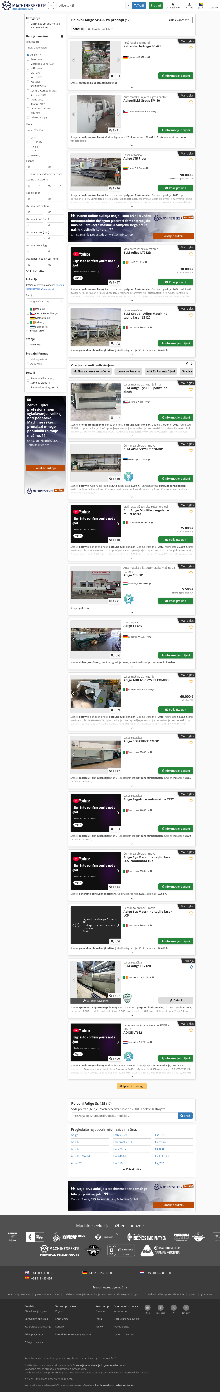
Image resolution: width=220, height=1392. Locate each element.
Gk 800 (159, 1149)
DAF (35, 72)
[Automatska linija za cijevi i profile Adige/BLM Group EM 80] (96, 114)
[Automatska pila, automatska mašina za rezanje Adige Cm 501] (96, 585)
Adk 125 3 (77, 1149)
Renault (37, 104)
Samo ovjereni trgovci (44, 387)
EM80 (35, 155)
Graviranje (189, 371)
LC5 (34, 146)
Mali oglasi (38, 359)
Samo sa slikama (42, 378)
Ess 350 (118, 1163)
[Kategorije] (51, 5)
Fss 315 (159, 1135)
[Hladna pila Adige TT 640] (96, 639)
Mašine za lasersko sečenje (91, 371)
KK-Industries (40, 108)
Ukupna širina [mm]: (38, 219)
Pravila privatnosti (104, 1384)
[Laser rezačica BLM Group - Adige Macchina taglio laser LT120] (96, 327)
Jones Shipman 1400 (47, 1294)
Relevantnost (179, 20)
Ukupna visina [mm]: (38, 232)
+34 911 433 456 (41, 1278)
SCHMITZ (38, 86)
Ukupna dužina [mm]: (38, 206)
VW (35, 81)
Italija (40, 308)
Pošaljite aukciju (173, 236)
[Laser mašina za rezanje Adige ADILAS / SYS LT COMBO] (96, 694)
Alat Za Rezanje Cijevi (161, 371)
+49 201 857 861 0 (100, 1273)
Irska (39, 322)
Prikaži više (133, 1169)
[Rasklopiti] (132, 87)
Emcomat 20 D (122, 1142)
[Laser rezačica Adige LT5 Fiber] (96, 172)
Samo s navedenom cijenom (46, 174)
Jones (192, 1294)
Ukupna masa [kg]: (36, 245)
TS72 (34, 151)
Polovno (36, 344)
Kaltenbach (38, 117)
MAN (36, 68)
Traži (140, 5)
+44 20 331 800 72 (42, 1273)
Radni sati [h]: (34, 192)
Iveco (36, 77)
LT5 (38, 142)
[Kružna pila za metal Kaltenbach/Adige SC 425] (96, 60)
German (160, 1142)
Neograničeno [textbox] (39, 301)
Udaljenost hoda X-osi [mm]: (42, 258)
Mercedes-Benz (42, 63)
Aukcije (36, 363)
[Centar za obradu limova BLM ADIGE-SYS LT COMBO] (96, 463)
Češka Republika (46, 313)
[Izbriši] (128, 5)
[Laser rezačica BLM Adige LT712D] (96, 980)
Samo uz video (40, 382)
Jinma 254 (207, 1294)
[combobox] (45, 301)
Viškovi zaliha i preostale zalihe (166, 1294)
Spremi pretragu (133, 1086)
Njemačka (42, 317)
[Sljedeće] (118, 60)
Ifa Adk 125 (162, 1156)
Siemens (38, 95)
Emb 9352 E (120, 1135)
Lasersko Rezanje (128, 371)
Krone (36, 99)
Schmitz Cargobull (43, 90)
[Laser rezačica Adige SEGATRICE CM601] (96, 755)
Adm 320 (76, 1163)
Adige (35, 54)
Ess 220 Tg (119, 1149)
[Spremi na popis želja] (191, 47)
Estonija (41, 326)
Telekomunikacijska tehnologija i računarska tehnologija (96, 1294)
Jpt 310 (138, 1294)
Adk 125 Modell (81, 1156)
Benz (36, 59)
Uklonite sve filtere (101, 29)
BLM (35, 113)
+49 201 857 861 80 (158, 1273)
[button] (213, 5)
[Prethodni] (73, 60)
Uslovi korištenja (124, 1384)
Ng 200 (159, 1163)
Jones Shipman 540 (19, 1294)
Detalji (177, 1000)
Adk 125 (76, 1142)
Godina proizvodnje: (37, 179)
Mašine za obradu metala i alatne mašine (45, 25)
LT (33, 137)
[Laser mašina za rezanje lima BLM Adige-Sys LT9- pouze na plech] (96, 402)
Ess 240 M (119, 1156)
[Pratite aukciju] (191, 967)
